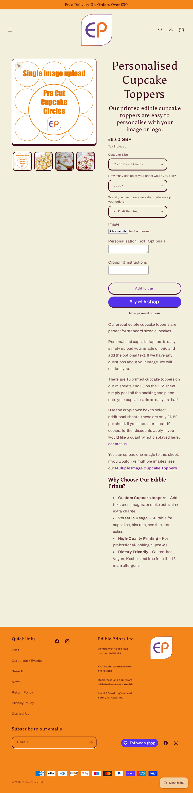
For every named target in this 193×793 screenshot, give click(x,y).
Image (114, 224)
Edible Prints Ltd (32, 782)
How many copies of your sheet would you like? (142, 176)
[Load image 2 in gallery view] (43, 161)
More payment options (145, 313)
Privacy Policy (23, 703)
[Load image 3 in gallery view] (64, 161)
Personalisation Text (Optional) (136, 241)
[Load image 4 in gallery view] (85, 161)
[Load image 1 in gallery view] (22, 161)
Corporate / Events (27, 660)
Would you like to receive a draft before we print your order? (142, 200)
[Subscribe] (91, 742)
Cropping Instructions (127, 262)
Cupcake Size (118, 154)
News (16, 682)
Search (17, 671)
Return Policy (22, 692)
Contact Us (20, 713)
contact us (117, 444)
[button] (10, 30)
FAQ (15, 650)
